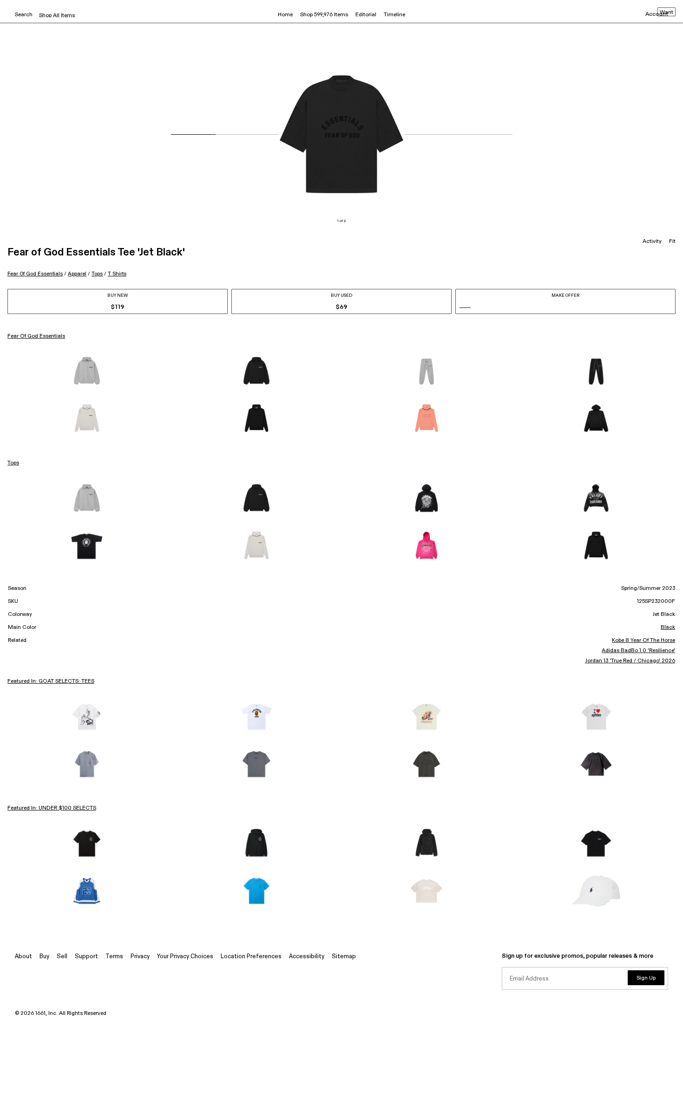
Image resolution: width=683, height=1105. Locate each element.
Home (285, 15)
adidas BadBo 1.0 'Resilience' (638, 651)
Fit (672, 241)
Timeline (394, 15)
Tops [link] (13, 463)
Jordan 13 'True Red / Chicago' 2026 (630, 661)
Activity (652, 241)
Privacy (140, 957)
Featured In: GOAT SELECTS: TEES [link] (50, 681)
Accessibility (306, 957)
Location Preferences (251, 957)
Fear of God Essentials (35, 273)
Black (668, 627)
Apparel (77, 273)
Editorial (365, 15)
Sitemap (344, 957)
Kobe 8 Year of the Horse (643, 640)
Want (666, 12)
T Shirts (117, 273)
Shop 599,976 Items (324, 15)
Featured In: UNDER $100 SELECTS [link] (51, 808)
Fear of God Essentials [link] (36, 336)
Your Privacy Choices (185, 957)
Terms (114, 957)
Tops (97, 273)
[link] (86, 371)
